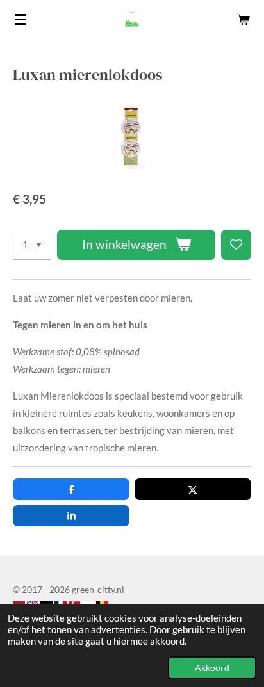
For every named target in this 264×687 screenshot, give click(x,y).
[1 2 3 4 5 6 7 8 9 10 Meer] (32, 245)
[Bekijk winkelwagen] (243, 19)
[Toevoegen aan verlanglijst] (236, 245)
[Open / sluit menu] (20, 19)
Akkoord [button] (212, 668)
